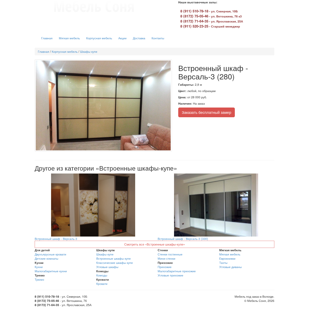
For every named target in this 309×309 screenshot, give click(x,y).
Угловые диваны (230, 267)
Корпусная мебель (99, 38)
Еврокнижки (227, 258)
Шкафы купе (88, 51)
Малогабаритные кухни (51, 271)
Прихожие (165, 267)
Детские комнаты (46, 258)
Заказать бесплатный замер (206, 112)
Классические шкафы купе (114, 262)
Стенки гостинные (170, 254)
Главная (47, 38)
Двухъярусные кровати (50, 254)
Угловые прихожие (170, 275)
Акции (122, 38)
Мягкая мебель (69, 38)
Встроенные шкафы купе (113, 258)
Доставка (139, 38)
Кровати (101, 283)
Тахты (223, 262)
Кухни (39, 267)
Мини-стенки (166, 258)
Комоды (101, 275)
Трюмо (39, 279)
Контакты (158, 38)
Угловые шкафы (107, 267)
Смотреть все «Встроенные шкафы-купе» (154, 244)
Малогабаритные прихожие (177, 271)
